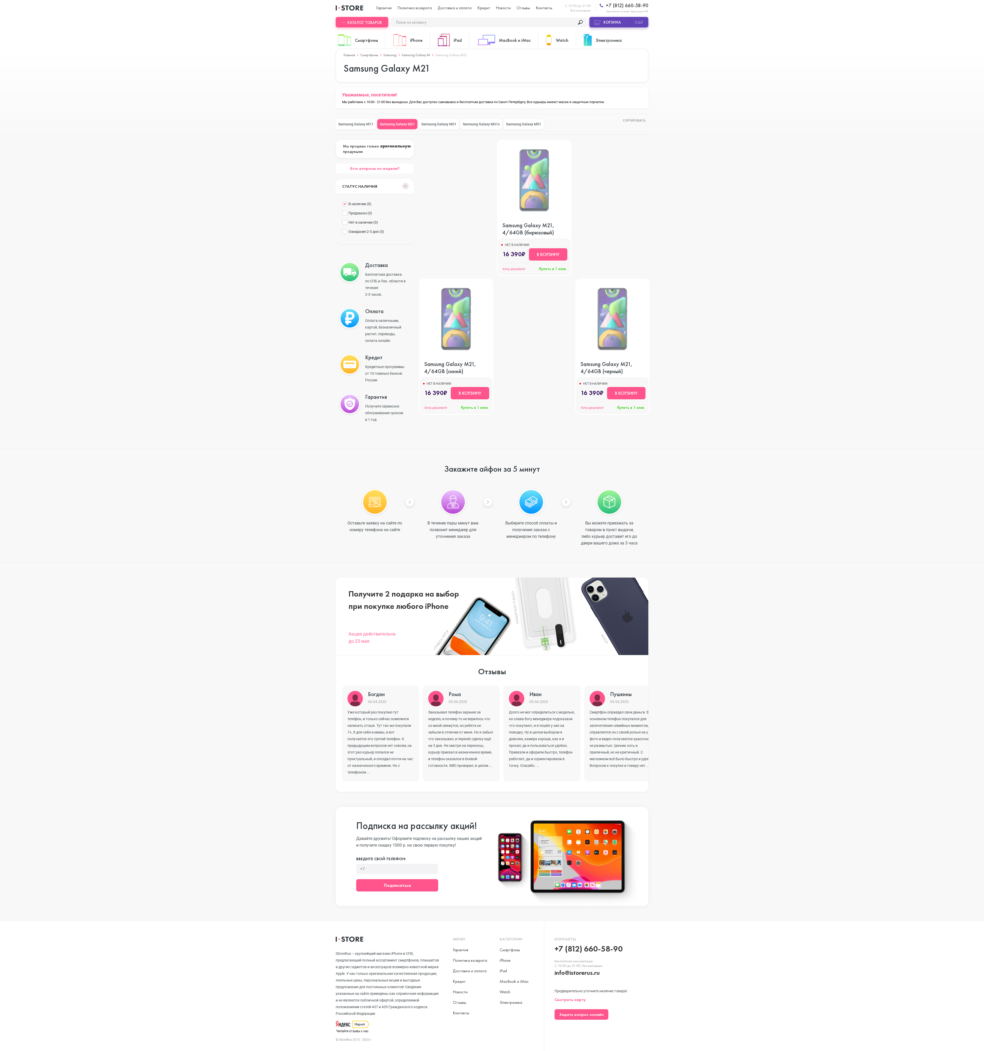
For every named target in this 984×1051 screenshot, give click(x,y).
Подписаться (397, 885)
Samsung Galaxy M (416, 55)
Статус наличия (359, 186)
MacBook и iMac (514, 981)
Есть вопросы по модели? (374, 168)
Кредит (483, 8)
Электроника (511, 1002)
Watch (505, 992)
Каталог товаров (364, 22)
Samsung (389, 55)
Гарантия (384, 8)
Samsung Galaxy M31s (481, 124)
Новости (503, 8)
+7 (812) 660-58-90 (626, 5)
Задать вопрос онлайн (581, 1014)
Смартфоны (369, 55)
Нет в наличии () (363, 222)
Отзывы (523, 8)
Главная (349, 55)
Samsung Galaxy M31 (438, 124)
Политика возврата (414, 8)
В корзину (548, 254)
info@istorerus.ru (577, 972)
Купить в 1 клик (552, 268)
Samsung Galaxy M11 (355, 124)
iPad (503, 971)
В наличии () (359, 204)
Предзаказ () (360, 213)
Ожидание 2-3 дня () (366, 232)
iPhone (505, 960)
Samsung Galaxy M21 (397, 124)
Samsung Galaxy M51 (523, 124)
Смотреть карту (570, 999)
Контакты (544, 8)
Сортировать (634, 120)
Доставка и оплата (454, 8)
